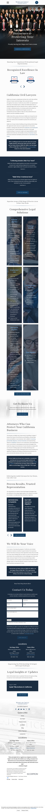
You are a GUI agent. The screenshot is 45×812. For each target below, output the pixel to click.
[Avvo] (18, 709)
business (31, 133)
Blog (22, 728)
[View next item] (24, 86)
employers (27, 127)
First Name (9, 600)
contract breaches (22, 440)
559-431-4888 (30, 657)
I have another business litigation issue (14, 260)
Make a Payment (22, 731)
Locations (22, 725)
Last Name (25, 600)
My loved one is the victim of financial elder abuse (31, 356)
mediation (13, 442)
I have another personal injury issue (30, 302)
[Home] (22, 2)
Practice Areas (22, 722)
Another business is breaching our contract (15, 226)
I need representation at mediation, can (14, 246)
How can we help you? (12, 612)
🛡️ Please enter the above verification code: (16, 622)
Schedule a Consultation (22, 49)
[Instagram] (29, 709)
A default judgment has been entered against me (15, 231)
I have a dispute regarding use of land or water (14, 376)
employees (35, 127)
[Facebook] (16, 709)
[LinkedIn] (23, 709)
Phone (8, 604)
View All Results (19, 535)
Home (22, 715)
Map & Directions (14, 654)
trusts (8, 136)
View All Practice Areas (22, 393)
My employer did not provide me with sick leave (14, 300)
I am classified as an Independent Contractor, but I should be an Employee (14, 312)
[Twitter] (26, 709)
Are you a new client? (11, 608)
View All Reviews (22, 192)
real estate (32, 134)
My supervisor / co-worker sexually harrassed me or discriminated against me (15, 293)
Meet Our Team (22, 414)
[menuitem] (8, 779)
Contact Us (22, 734)
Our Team (22, 719)
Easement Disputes (15, 347)
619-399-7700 (14, 657)
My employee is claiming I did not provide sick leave (31, 239)
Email (24, 604)
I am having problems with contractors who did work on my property (14, 341)
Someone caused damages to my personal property (14, 367)
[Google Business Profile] (21, 709)
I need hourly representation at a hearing (15, 357)
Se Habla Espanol (22, 706)
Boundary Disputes (14, 332)
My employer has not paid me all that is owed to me (15, 305)
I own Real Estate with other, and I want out (14, 381)
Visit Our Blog (22, 694)
